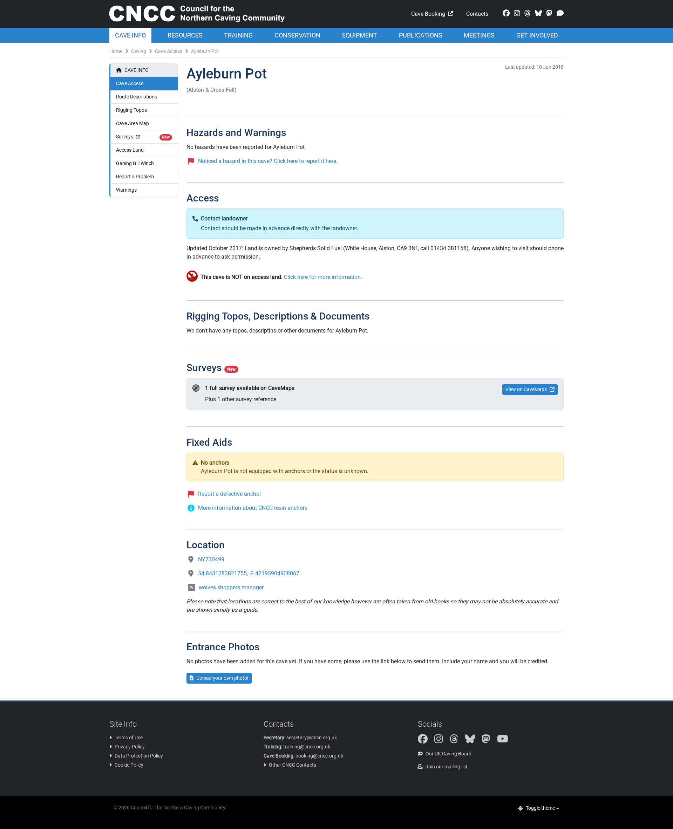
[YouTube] (505, 741)
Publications (420, 35)
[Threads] (526, 13)
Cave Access (168, 51)
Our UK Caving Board (448, 753)
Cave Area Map (132, 123)
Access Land (130, 150)
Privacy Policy (130, 746)
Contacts (477, 14)
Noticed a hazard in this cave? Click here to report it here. (268, 161)
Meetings (479, 35)
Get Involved (537, 35)
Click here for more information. (323, 277)
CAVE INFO (136, 70)
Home (115, 51)
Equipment (359, 35)
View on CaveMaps (526, 389)
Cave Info (130, 35)
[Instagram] (515, 13)
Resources (185, 35)
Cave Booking (428, 14)
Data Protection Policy (139, 756)
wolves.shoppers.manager (231, 587)
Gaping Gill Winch (135, 163)
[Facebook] (505, 13)
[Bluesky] (537, 13)
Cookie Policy (129, 765)
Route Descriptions (136, 97)
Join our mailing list (447, 766)
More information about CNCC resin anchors (252, 508)
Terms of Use (129, 737)
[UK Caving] (559, 13)
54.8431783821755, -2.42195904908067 (248, 573)
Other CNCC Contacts (292, 765)
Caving (138, 51)
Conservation (297, 35)
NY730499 (211, 559)
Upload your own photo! (222, 678)
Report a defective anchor (229, 494)
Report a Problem (135, 176)
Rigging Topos (131, 110)
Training (238, 35)
